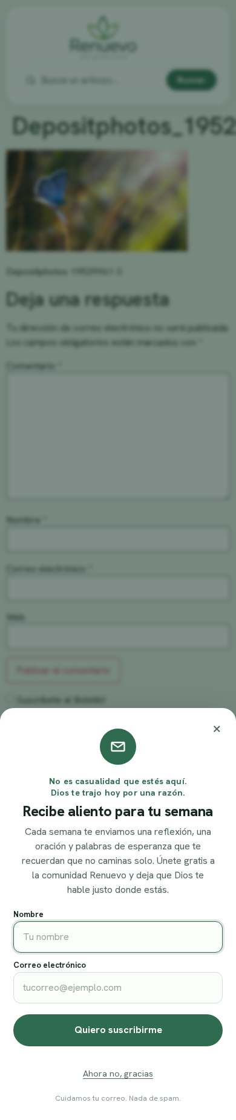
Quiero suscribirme (118, 1029)
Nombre (28, 914)
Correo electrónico (49, 965)
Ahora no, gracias (118, 1073)
